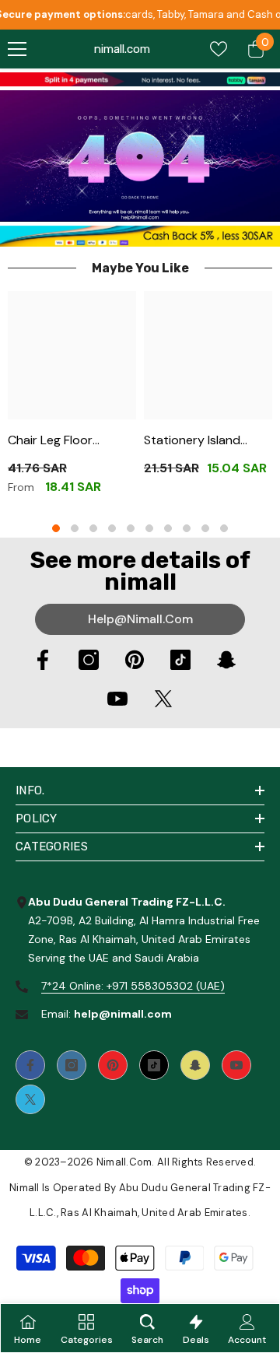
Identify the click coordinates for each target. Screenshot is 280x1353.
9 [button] (205, 528)
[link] (140, 79)
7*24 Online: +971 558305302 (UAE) (133, 986)
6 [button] (149, 528)
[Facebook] (43, 660)
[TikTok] (180, 660)
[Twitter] (163, 699)
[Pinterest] (134, 660)
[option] (72, 398)
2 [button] (75, 528)
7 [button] (168, 528)
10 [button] (224, 528)
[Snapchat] (226, 660)
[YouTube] (117, 699)
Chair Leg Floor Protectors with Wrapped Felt (54, 441)
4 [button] (112, 528)
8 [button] (187, 528)
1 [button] (56, 528)
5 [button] (131, 528)
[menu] (17, 49)
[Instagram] (89, 660)
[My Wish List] (218, 49)
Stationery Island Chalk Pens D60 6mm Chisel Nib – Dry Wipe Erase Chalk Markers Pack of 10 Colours (204, 441)
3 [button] (93, 528)
